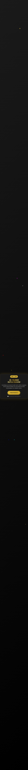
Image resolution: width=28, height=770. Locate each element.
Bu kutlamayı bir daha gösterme (15, 396)
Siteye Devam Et (14, 392)
